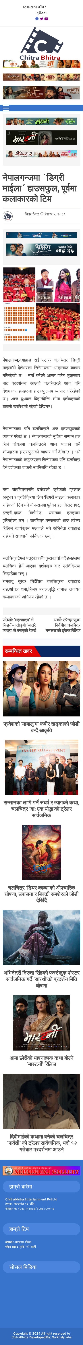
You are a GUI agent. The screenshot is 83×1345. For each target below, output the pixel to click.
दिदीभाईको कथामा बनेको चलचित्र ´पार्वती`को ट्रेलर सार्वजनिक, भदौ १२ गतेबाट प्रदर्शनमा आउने (41, 1143)
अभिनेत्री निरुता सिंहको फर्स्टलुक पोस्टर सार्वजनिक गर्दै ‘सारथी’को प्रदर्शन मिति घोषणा (41, 979)
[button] (6, 108)
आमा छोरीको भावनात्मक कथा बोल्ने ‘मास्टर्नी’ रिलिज (41, 1061)
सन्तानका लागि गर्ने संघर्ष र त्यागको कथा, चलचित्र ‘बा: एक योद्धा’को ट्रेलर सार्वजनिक (41, 809)
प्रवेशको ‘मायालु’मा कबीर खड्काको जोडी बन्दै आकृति (41, 727)
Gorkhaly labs (62, 1337)
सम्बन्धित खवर (18, 651)
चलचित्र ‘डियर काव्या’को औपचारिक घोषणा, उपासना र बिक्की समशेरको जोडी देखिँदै (42, 894)
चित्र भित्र (32, 214)
